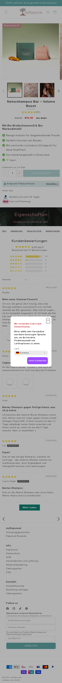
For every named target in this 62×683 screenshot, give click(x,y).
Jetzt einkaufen (37, 361)
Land (16, 349)
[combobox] (22, 353)
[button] (48, 321)
